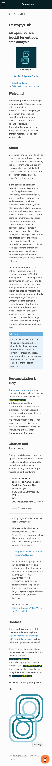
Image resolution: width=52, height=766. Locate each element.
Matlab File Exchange (27, 636)
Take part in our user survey (25, 86)
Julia (35, 76)
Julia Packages (26, 639)
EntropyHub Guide (22, 390)
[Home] (10, 14)
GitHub (12, 636)
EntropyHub (28, 4)
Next (37, 745)
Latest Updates (19, 83)
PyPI (11, 639)
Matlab (17, 76)
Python (27, 76)
